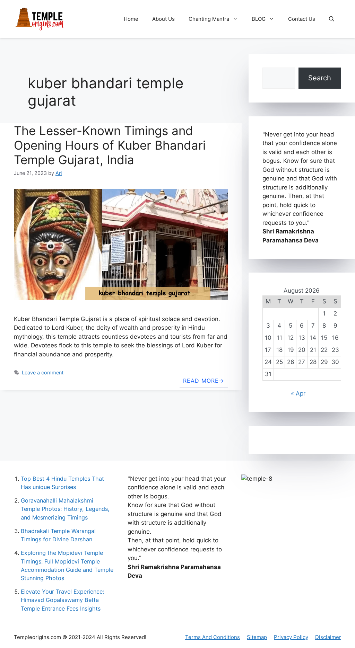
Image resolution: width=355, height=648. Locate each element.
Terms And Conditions (212, 637)
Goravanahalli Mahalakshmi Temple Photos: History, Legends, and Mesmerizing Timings (65, 509)
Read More (201, 380)
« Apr (298, 393)
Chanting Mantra (209, 19)
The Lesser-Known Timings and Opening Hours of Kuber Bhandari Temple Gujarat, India (110, 145)
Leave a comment (42, 372)
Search (319, 78)
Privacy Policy (291, 637)
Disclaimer (328, 637)
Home (131, 19)
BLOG (259, 19)
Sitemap (257, 637)
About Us (163, 19)
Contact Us (301, 19)
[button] (331, 19)
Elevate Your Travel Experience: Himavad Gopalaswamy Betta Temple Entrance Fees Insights (62, 600)
